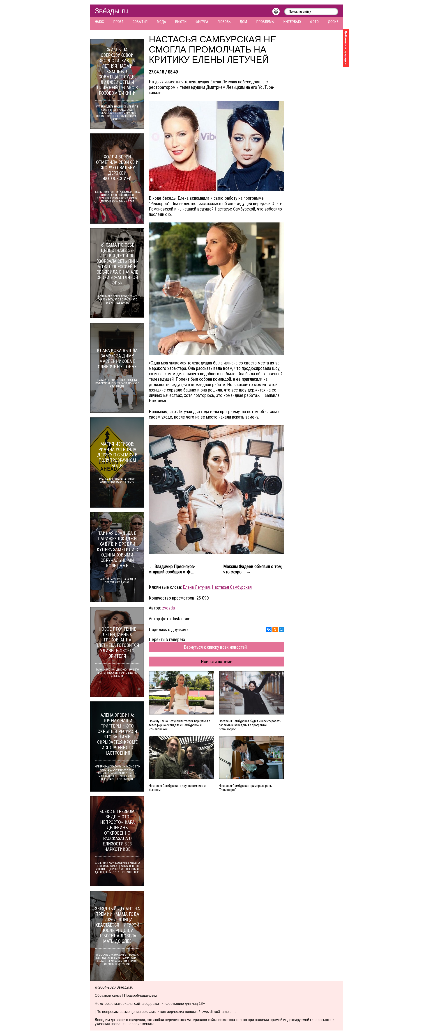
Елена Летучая (196, 587)
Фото (314, 22)
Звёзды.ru (111, 11)
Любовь (224, 22)
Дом (243, 22)
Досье (333, 22)
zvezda (168, 608)
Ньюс (99, 22)
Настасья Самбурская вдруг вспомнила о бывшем (177, 788)
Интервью (292, 22)
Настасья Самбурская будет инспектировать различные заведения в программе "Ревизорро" (250, 725)
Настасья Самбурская (232, 587)
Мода (161, 22)
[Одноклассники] (275, 629)
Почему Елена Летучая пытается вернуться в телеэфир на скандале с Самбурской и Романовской (179, 725)
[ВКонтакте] (269, 629)
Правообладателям (140, 995)
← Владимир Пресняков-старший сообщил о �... (172, 569)
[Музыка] (278, 13)
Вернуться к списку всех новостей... (216, 647)
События (140, 22)
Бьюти (181, 22)
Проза (118, 22)
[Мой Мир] (281, 629)
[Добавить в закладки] (346, 48)
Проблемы (265, 22)
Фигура (202, 22)
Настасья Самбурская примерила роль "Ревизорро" (245, 788)
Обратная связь (108, 995)
